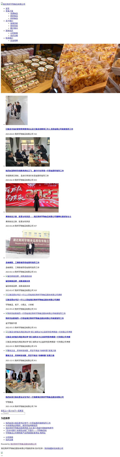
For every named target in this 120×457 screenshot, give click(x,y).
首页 (7, 9)
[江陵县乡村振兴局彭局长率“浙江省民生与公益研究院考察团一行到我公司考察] (39, 332)
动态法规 (14, 36)
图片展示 (14, 28)
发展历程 (14, 23)
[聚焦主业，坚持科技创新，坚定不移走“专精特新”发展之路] (31, 351)
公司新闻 (14, 33)
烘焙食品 (14, 16)
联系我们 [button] (9, 38)
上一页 (7, 411)
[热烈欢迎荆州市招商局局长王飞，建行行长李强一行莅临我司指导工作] (28, 166)
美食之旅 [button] (9, 11)
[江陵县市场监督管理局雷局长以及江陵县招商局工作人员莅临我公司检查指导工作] (17, 124)
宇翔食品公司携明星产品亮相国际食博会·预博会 (26, 433)
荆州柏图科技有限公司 (54, 448)
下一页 (17, 411)
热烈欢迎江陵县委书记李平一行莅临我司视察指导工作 (28, 423)
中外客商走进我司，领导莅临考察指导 (22, 426)
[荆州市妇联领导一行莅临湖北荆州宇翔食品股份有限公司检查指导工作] (36, 313)
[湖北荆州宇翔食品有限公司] (60, 4)
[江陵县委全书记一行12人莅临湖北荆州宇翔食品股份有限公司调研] (34, 295)
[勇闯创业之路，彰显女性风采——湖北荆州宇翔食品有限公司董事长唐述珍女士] (32, 212)
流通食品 (14, 13)
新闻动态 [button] (9, 31)
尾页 (21, 411)
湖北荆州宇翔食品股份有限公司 (23, 444)
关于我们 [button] (9, 21)
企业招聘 (14, 41)
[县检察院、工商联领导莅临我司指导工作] (28, 258)
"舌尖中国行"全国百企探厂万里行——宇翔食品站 (26, 430)
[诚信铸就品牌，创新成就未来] (19, 276)
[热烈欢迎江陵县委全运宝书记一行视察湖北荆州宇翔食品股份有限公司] (25, 392)
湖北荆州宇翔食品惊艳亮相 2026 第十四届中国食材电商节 (29, 428)
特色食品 (14, 18)
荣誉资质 (14, 26)
